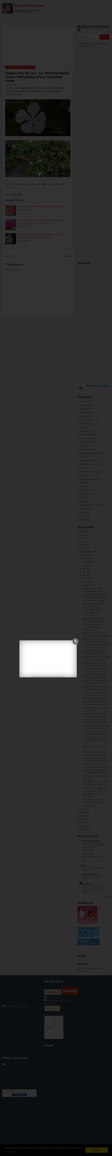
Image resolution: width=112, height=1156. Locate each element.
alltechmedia (43, 676)
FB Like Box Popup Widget (56, 676)
